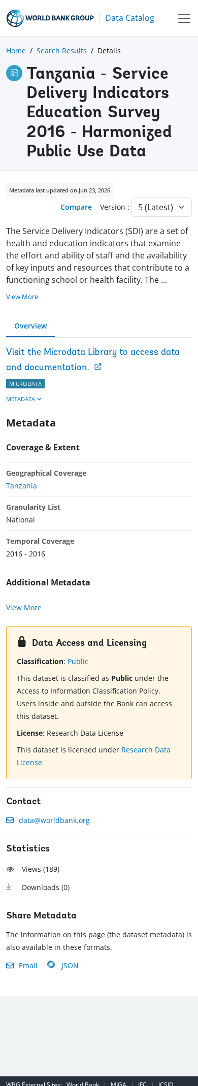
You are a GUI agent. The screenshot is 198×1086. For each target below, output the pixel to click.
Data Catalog (129, 17)
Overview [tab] (30, 326)
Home (16, 50)
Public (78, 661)
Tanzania (21, 485)
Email (28, 965)
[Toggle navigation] (184, 18)
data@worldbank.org (54, 820)
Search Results (62, 50)
